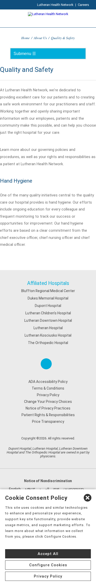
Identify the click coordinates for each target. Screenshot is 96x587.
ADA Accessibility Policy (48, 382)
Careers (83, 5)
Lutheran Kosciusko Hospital (48, 335)
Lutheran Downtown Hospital (48, 320)
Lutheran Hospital (48, 328)
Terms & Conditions (48, 388)
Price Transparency (48, 421)
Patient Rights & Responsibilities (48, 415)
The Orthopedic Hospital (48, 343)
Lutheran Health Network (55, 5)
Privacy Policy (48, 395)
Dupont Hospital (48, 306)
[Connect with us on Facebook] (46, 363)
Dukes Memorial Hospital (48, 298)
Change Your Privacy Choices (48, 402)
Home (25, 37)
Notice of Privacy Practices (48, 408)
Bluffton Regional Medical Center (48, 291)
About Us (40, 37)
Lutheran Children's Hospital (48, 313)
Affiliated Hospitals (48, 283)
